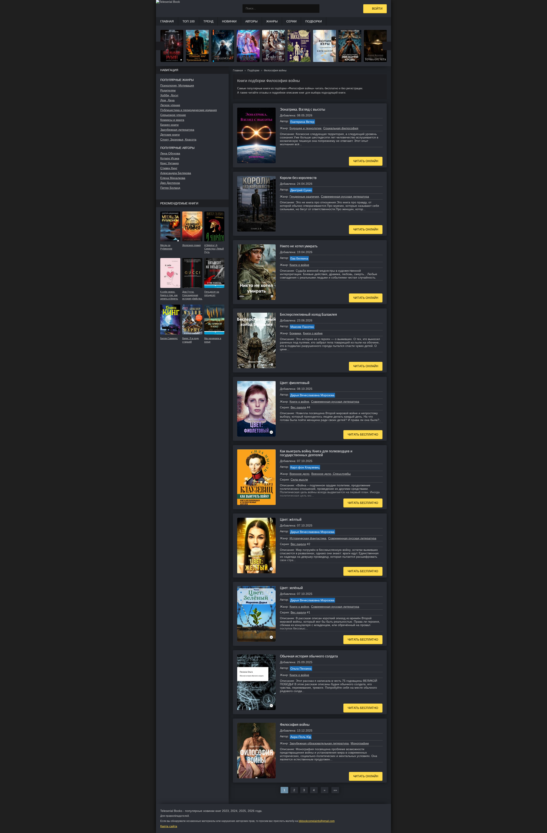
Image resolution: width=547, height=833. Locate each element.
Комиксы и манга (172, 120)
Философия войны (295, 724)
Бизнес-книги (169, 124)
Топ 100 (188, 21)
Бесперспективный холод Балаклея (308, 314)
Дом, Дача (167, 100)
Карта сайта (168, 826)
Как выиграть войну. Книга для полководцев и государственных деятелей (316, 453)
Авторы (251, 21)
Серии (291, 21)
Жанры (272, 21)
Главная (167, 21)
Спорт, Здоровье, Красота (178, 139)
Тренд (208, 21)
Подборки (313, 21)
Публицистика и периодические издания (188, 110)
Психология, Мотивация (177, 85)
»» (335, 790)
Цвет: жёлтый (290, 519)
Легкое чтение (170, 105)
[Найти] (315, 8)
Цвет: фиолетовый (294, 383)
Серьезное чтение (173, 115)
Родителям (168, 90)
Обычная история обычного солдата (309, 656)
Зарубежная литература (177, 129)
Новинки (229, 21)
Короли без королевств (298, 178)
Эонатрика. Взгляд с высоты (302, 109)
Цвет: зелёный (291, 588)
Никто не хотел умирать (299, 246)
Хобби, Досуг (169, 95)
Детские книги (170, 134)
